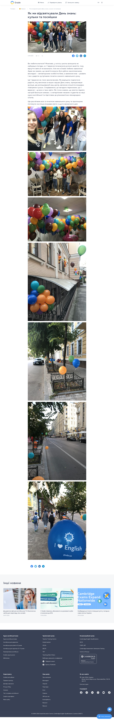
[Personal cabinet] (102, 2)
